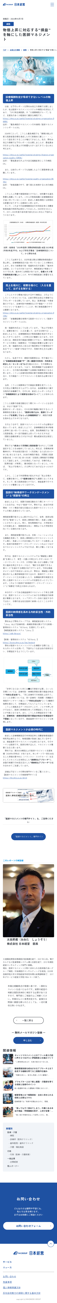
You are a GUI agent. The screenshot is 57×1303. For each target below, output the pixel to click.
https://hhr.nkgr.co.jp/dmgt (15, 777)
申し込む (27, 1040)
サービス (7, 1261)
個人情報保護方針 (12, 1287)
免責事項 (7, 1282)
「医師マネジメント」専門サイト (28, 836)
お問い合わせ (9, 1276)
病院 (8, 24)
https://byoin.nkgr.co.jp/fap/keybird (19, 642)
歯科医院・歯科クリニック (21, 1143)
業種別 (9, 1128)
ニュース (7, 1267)
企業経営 (14, 1161)
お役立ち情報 (15, 50)
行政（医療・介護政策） (20, 1154)
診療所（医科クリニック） (21, 1139)
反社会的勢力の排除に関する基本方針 (22, 1293)
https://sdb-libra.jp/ (12, 633)
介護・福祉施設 (17, 1147)
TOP (4, 50)
